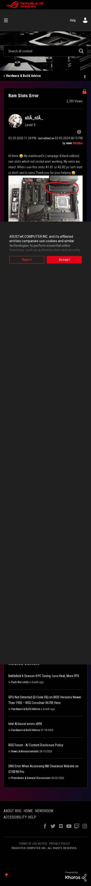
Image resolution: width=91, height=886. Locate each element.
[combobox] (46, 51)
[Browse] (8, 20)
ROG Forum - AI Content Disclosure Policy (35, 745)
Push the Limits (20, 682)
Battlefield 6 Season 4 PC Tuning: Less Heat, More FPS (43, 676)
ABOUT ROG (12, 811)
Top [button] (6, 874)
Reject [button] (27, 260)
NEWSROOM (44, 811)
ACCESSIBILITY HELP (20, 817)
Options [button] (84, 76)
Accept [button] (64, 260)
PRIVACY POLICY (59, 843)
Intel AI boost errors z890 (25, 724)
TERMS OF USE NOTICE (33, 843)
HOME (28, 811)
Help (73, 20)
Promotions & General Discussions (31, 778)
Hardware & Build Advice (23, 76)
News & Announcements (25, 751)
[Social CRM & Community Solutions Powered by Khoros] (75, 876)
